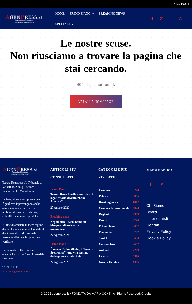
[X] (161, 18)
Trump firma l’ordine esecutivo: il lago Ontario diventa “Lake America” (72, 198)
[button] (180, 19)
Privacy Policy (158, 231)
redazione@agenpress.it (16, 271)
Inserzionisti (157, 218)
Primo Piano (58, 189)
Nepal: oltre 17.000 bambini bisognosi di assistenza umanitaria (68, 225)
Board (151, 212)
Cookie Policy (158, 238)
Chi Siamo (155, 205)
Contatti (153, 225)
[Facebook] (152, 18)
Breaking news (60, 216)
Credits (147, 293)
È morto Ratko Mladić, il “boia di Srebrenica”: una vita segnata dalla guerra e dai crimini (71, 252)
